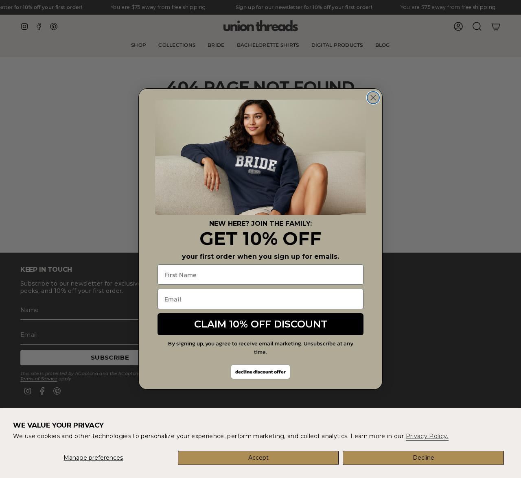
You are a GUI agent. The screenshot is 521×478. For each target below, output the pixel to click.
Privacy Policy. (427, 436)
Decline (423, 457)
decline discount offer (260, 371)
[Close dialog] (373, 98)
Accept (258, 457)
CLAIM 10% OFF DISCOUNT (260, 324)
